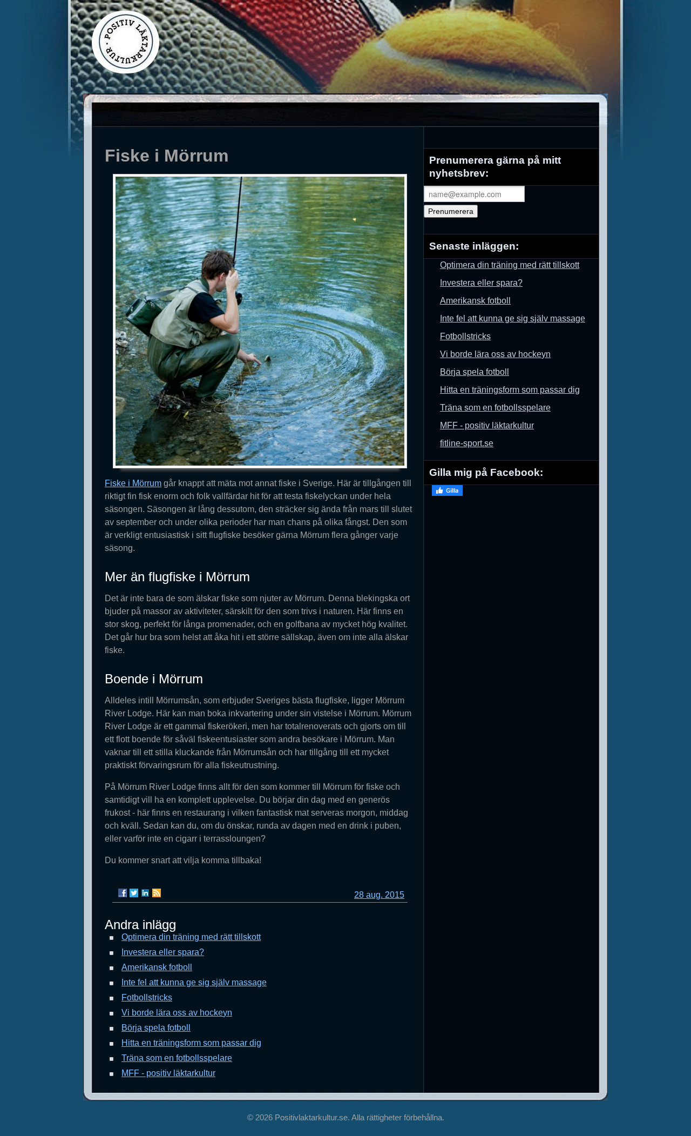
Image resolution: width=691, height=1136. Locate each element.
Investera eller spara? (162, 952)
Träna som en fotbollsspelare (176, 1058)
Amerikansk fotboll (156, 967)
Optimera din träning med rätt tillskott (191, 937)
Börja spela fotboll (156, 1027)
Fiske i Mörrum (133, 483)
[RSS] (156, 893)
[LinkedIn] (145, 893)
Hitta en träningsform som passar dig (191, 1042)
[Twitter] (134, 893)
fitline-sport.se (466, 443)
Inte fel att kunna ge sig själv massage (194, 982)
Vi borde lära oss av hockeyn (176, 1012)
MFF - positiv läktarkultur (168, 1073)
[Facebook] (122, 893)
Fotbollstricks (146, 997)
